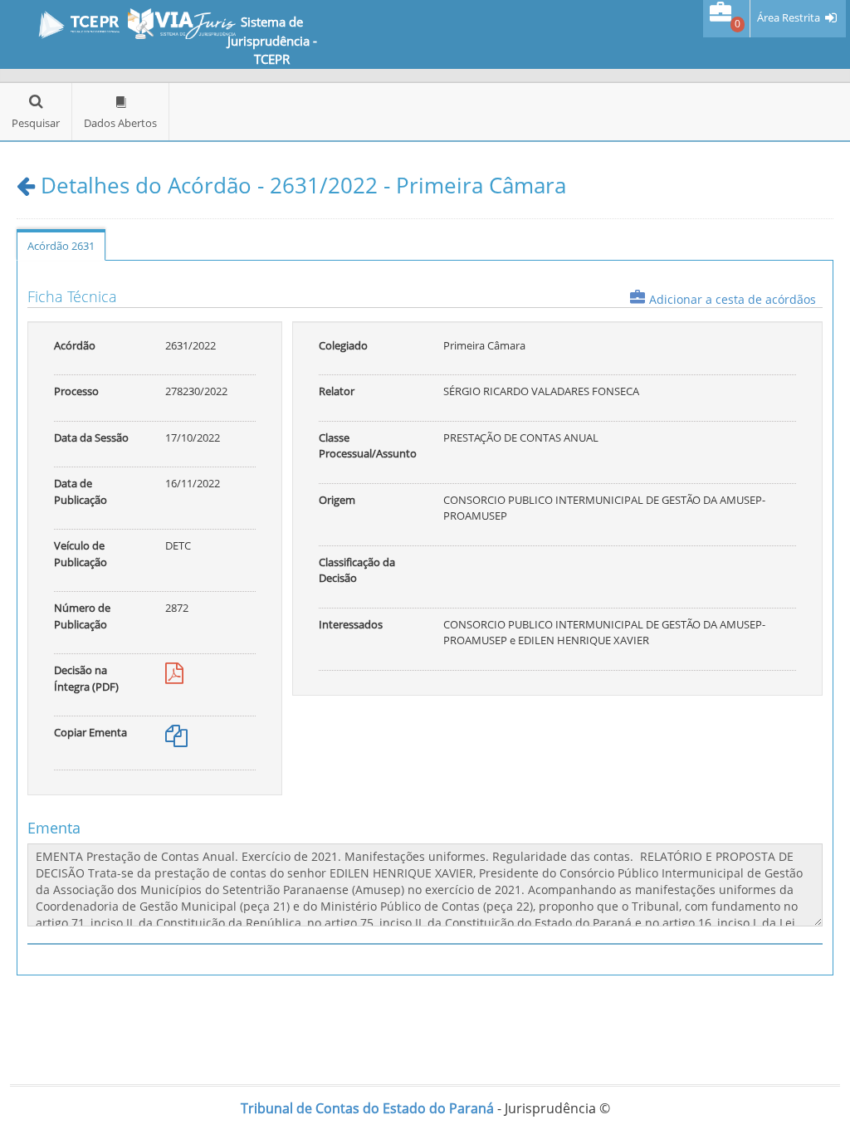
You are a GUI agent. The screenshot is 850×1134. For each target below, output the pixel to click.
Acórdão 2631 (61, 245)
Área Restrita (788, 18)
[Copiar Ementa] (176, 739)
